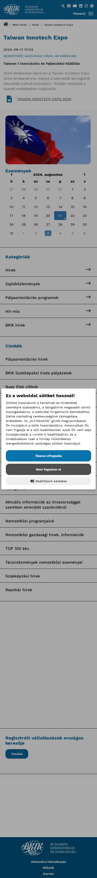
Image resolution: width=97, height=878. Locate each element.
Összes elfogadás (48, 456)
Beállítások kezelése (51, 481)
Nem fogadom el (48, 469)
